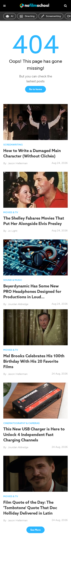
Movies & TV (10, 212)
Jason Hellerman (18, 163)
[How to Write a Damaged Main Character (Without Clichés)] (35, 121)
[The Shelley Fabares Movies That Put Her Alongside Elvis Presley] (35, 189)
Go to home (35, 89)
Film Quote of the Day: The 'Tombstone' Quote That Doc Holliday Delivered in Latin (30, 508)
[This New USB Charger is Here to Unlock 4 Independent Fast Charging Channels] (35, 400)
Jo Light (12, 230)
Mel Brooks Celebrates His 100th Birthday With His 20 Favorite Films (33, 361)
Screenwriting (53, 16)
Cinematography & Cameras (21, 423)
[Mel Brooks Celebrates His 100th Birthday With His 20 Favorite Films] (35, 327)
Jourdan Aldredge (18, 304)
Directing (30, 16)
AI (12, 16)
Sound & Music (12, 280)
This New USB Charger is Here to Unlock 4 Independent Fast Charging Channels (34, 434)
